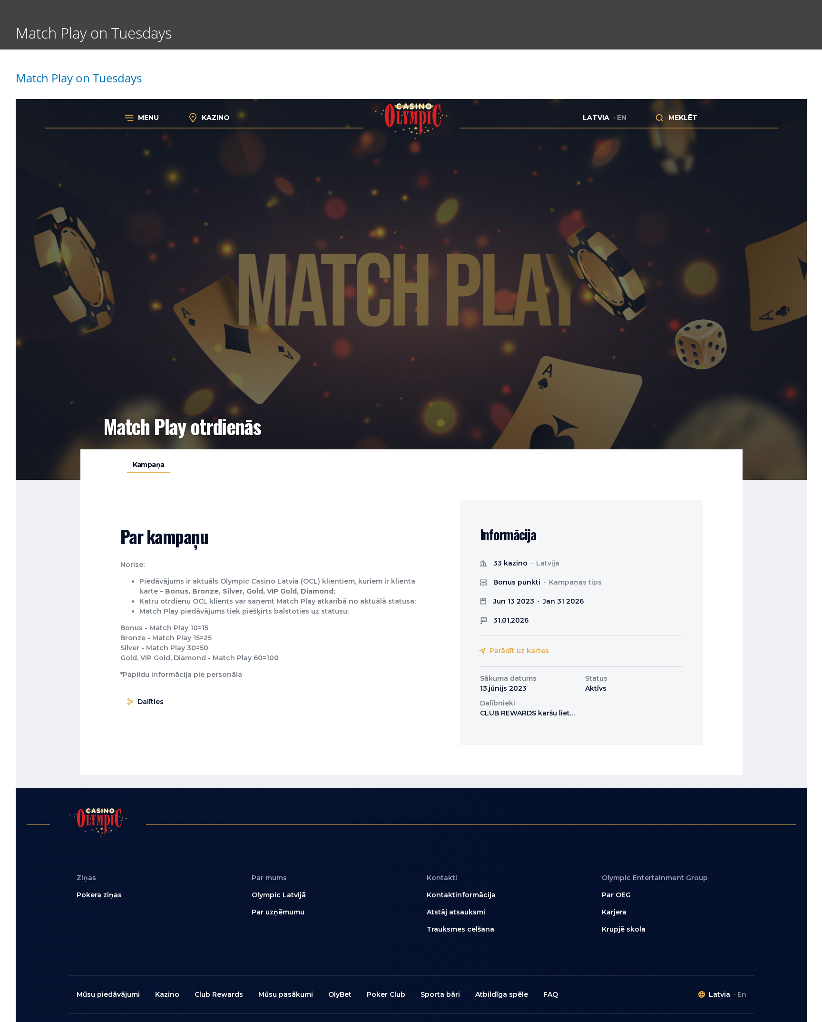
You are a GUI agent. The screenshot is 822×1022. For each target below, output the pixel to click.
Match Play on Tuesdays (79, 78)
